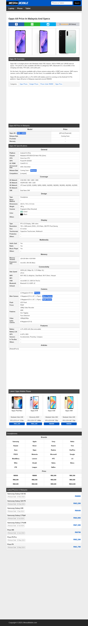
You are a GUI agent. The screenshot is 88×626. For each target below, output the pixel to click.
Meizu (72, 463)
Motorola (35, 454)
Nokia (72, 441)
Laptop (11, 8)
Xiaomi (53, 446)
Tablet (27, 8)
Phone (20, 8)
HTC (53, 458)
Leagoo (34, 467)
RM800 (34, 475)
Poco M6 (10, 530)
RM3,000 (53, 480)
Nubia (53, 463)
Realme (53, 450)
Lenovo (34, 458)
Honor (35, 446)
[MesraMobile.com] (19, 4)
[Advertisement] (44, 105)
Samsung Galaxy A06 (15, 508)
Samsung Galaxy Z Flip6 (16, 515)
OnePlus (72, 450)
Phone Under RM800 (46, 84)
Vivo (72, 446)
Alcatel (34, 463)
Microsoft (53, 454)
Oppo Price (58, 84)
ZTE (15, 467)
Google (72, 454)
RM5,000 (53, 484)
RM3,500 (72, 480)
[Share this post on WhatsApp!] (32, 25)
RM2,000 (15, 480)
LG (72, 458)
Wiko (15, 463)
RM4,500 (34, 484)
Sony (53, 441)
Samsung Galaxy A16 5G (16, 494)
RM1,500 (72, 475)
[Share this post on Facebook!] (16, 25)
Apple (34, 441)
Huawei (15, 446)
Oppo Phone (23, 84)
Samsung (16, 441)
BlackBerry (15, 458)
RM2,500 (34, 480)
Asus (15, 450)
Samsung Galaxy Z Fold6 (16, 523)
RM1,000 (53, 475)
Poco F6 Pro (12, 537)
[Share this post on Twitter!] (48, 25)
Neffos (53, 467)
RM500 (16, 475)
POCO (16, 454)
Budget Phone (34, 84)
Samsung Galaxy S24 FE (16, 501)
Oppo (34, 450)
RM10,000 (72, 484)
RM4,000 (15, 484)
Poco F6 (10, 544)
